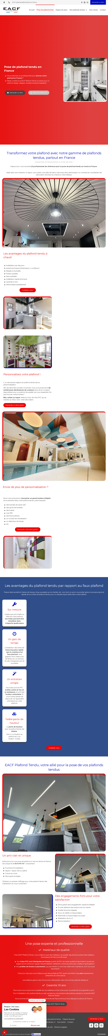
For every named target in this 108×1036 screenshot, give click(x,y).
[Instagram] (87, 3)
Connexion (101, 1034)
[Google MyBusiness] (84, 3)
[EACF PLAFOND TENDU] (11, 13)
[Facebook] (81, 3)
